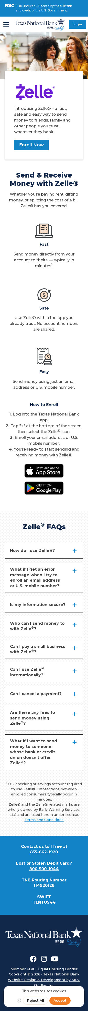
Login (77, 24)
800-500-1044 (44, 869)
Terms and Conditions (44, 820)
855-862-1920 (44, 852)
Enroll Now (31, 144)
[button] (6, 24)
